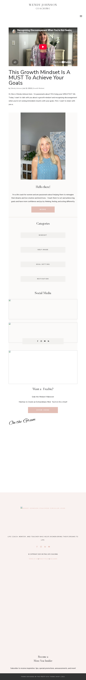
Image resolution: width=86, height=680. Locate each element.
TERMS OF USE (33, 559)
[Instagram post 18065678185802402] (26, 470)
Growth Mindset (38, 88)
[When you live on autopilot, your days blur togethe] (26, 450)
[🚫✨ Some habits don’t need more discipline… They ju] (60, 470)
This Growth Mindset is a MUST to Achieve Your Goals (39, 77)
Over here (42, 410)
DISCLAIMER (53, 559)
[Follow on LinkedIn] (48, 341)
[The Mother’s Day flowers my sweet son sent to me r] (60, 430)
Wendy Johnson (16, 88)
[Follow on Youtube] (44, 341)
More (43, 209)
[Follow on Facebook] (37, 341)
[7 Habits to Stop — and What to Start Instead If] (60, 450)
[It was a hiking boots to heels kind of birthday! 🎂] (26, 430)
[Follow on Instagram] (41, 341)
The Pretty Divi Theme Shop (48, 676)
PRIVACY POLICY (44, 559)
